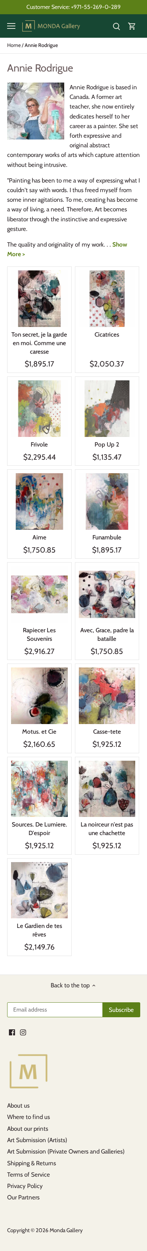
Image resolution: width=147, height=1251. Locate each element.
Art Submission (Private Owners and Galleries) (66, 1151)
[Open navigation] (11, 26)
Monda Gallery (66, 1230)
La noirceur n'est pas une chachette (107, 828)
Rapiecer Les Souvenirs (39, 634)
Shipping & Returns (31, 1163)
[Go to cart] (132, 26)
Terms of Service (28, 1174)
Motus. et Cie (39, 731)
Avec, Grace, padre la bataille (107, 634)
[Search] (116, 26)
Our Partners (23, 1197)
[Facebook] (12, 1032)
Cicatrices (107, 334)
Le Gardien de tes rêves (39, 930)
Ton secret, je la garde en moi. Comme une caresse (39, 343)
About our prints (27, 1128)
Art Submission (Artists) (37, 1140)
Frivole (39, 444)
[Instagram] (23, 1032)
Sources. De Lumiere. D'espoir (39, 828)
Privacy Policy (25, 1185)
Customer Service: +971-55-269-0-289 (73, 6)
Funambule (106, 537)
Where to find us (28, 1116)
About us (18, 1105)
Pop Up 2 (107, 444)
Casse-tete (107, 731)
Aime (39, 537)
